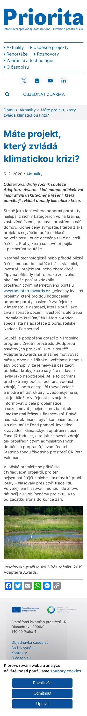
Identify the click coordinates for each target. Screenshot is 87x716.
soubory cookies (65, 670)
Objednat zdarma (44, 94)
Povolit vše (42, 683)
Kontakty (19, 653)
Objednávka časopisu (30, 642)
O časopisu (21, 658)
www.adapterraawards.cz (27, 290)
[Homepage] (43, 21)
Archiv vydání (23, 647)
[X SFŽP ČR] (24, 81)
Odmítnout (42, 693)
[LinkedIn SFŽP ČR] (63, 81)
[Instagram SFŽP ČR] (37, 81)
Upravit (42, 704)
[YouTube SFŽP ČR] (50, 81)
